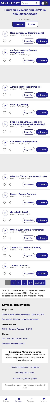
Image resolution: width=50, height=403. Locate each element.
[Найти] (36, 3)
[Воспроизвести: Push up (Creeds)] (5, 105)
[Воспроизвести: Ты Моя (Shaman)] (5, 266)
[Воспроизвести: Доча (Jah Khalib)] (5, 213)
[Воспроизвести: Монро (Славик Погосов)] (5, 195)
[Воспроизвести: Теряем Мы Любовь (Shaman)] (5, 248)
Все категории (8, 314)
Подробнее (28, 41)
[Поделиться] (10, 41)
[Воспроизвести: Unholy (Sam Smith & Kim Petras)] (5, 231)
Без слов (12, 329)
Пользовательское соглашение (25, 367)
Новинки (19, 24)
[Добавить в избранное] (4, 41)
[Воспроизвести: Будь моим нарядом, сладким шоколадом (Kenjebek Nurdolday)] (5, 124)
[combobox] (27, 3)
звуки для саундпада (30, 319)
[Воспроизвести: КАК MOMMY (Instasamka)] (5, 142)
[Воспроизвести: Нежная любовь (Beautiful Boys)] (5, 34)
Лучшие (31, 24)
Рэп (8, 339)
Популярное (7, 319)
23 (30, 283)
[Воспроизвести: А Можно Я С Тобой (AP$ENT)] (5, 88)
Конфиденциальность (25, 373)
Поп (3, 339)
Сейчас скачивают (22, 314)
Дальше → (39, 283)
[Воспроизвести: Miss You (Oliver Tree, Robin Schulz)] (5, 177)
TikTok (4, 329)
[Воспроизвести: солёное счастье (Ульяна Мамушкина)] (5, 52)
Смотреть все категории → (13, 344)
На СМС (28, 329)
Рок (12, 339)
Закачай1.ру (10, 3)
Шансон (18, 339)
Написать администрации (25, 378)
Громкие (20, 329)
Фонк (25, 339)
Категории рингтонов (16, 304)
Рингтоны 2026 (38, 314)
